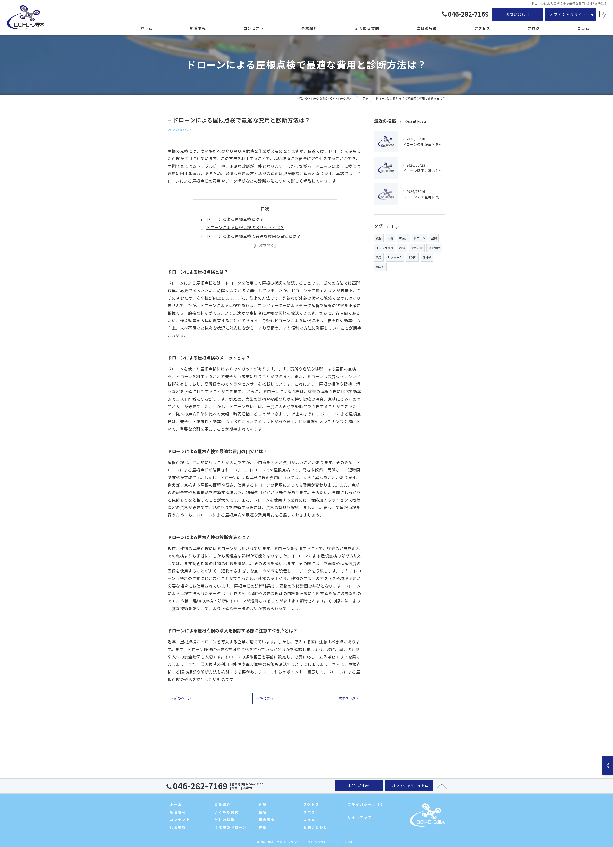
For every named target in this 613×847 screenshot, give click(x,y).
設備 (402, 248)
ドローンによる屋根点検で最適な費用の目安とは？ (253, 236)
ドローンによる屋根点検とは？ (235, 219)
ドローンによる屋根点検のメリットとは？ (245, 227)
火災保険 (434, 248)
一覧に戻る (264, 698)
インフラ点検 (384, 248)
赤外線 (427, 257)
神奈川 (403, 238)
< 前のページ (181, 698)
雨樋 (390, 238)
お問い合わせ (517, 14)
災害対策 (417, 248)
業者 (379, 257)
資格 (379, 238)
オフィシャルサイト (568, 14)
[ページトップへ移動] (442, 786)
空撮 (434, 238)
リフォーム (395, 257)
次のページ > (348, 698)
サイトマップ (360, 817)
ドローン (419, 238)
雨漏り (380, 267)
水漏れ (412, 257)
